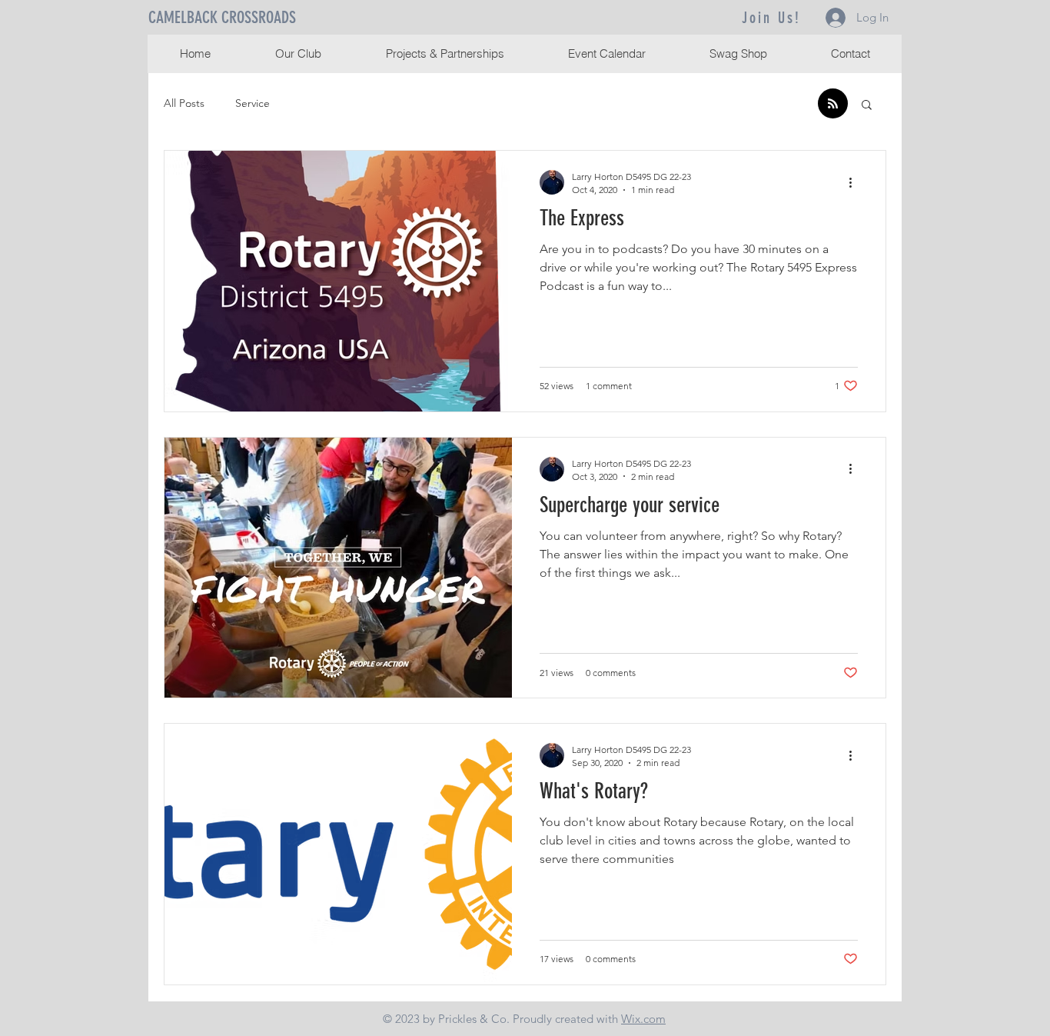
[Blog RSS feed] (833, 104)
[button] (866, 106)
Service (252, 103)
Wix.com (643, 1018)
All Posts (184, 103)
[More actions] (855, 182)
